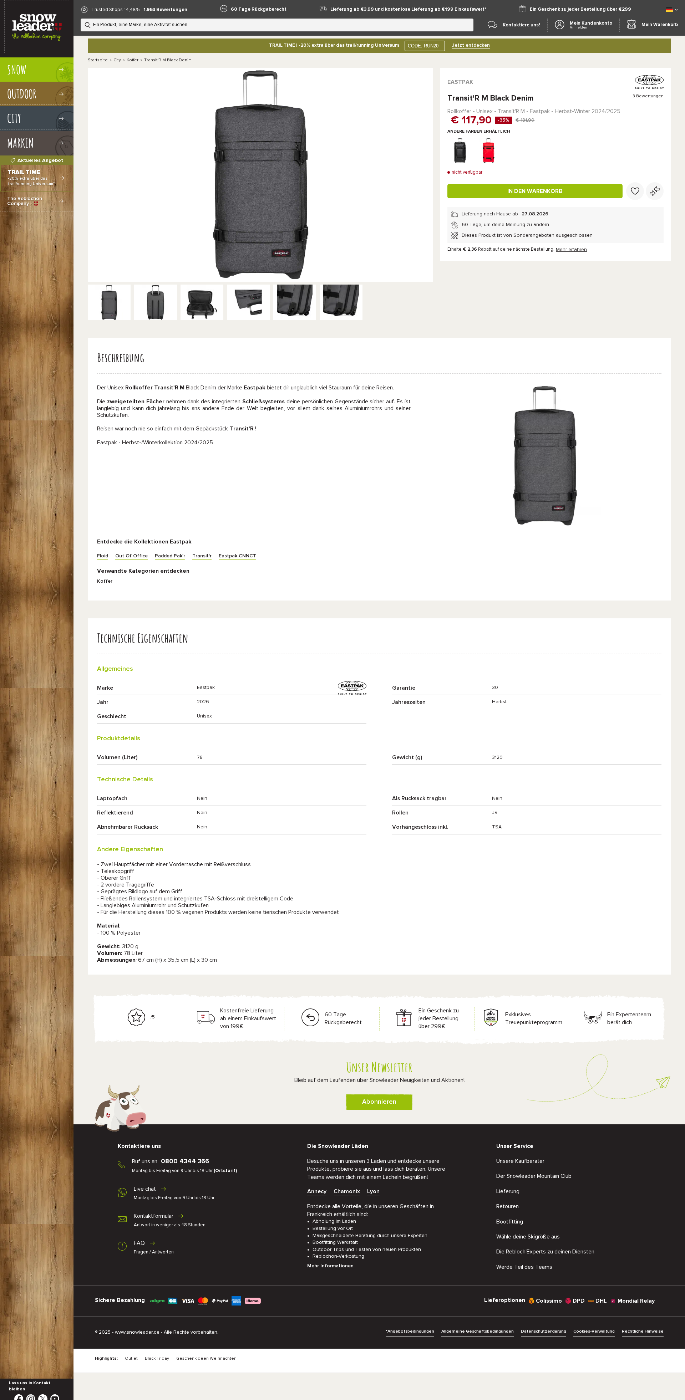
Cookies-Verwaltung (594, 1331)
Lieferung (507, 1191)
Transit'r (202, 555)
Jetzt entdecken (471, 45)
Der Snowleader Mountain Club (534, 1176)
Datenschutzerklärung (543, 1331)
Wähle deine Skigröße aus (528, 1237)
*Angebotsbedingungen (410, 1331)
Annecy (316, 1191)
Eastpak (460, 82)
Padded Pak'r (170, 555)
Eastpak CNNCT (237, 555)
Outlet (131, 1358)
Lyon (373, 1191)
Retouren (507, 1206)
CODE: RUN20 (423, 45)
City (117, 60)
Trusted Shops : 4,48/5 (115, 9)
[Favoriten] (635, 191)
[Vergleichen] (655, 191)
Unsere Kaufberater (520, 1161)
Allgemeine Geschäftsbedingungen (477, 1331)
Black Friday (157, 1358)
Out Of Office (131, 555)
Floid (102, 555)
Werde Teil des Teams (524, 1267)
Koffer (132, 60)
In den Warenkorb (535, 191)
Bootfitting (509, 1222)
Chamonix (347, 1191)
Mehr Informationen (330, 1265)
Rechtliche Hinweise (643, 1331)
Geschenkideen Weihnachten (206, 1358)
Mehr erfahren (571, 249)
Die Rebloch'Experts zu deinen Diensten (545, 1252)
